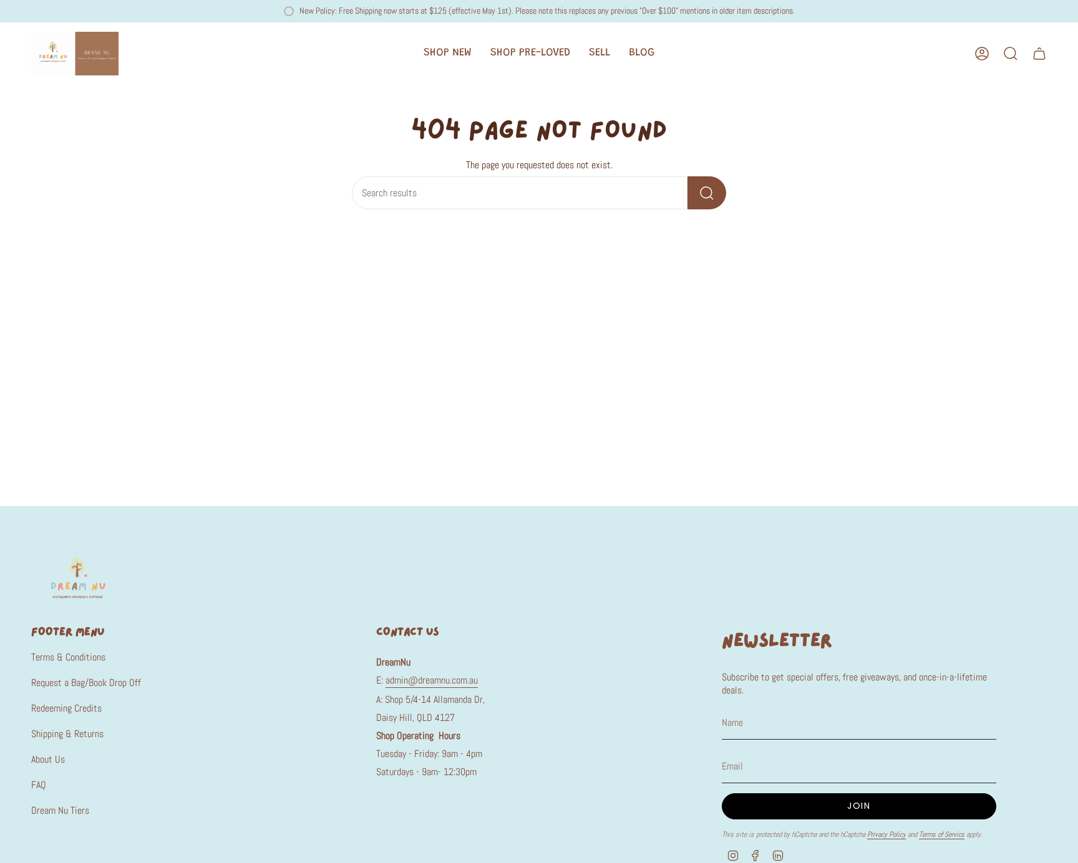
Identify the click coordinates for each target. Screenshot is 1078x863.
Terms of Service (941, 834)
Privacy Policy (886, 834)
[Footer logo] (78, 577)
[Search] (706, 192)
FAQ (38, 784)
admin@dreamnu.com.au (432, 680)
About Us (48, 759)
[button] (447, 53)
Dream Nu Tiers (60, 810)
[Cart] (1039, 53)
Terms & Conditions (68, 657)
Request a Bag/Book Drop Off (86, 682)
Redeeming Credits (66, 708)
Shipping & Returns (67, 733)
